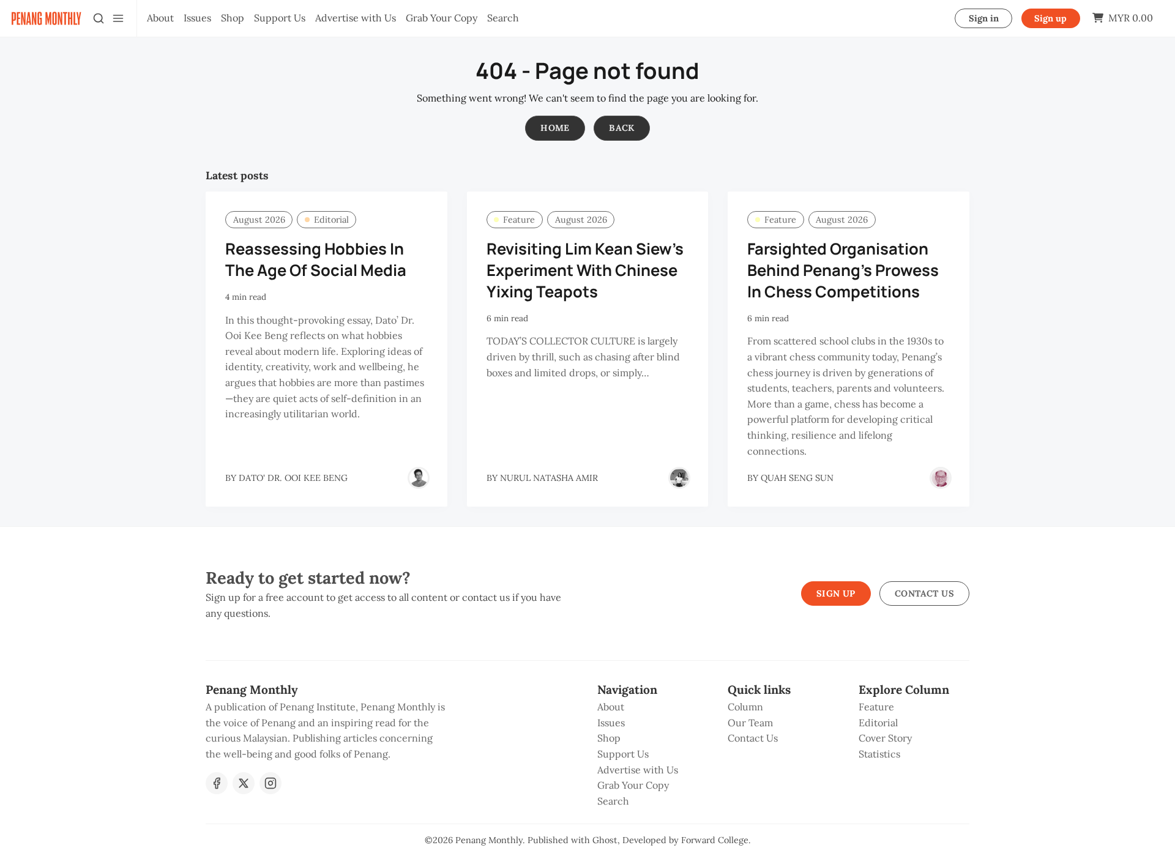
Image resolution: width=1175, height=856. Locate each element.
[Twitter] (244, 783)
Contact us (924, 593)
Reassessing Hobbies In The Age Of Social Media (315, 259)
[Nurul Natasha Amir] (679, 478)
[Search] (98, 18)
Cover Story (885, 738)
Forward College (714, 840)
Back (622, 127)
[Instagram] (270, 783)
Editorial (331, 219)
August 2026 (259, 219)
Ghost (604, 840)
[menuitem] (160, 18)
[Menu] (118, 18)
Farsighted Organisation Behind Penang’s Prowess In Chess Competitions (843, 270)
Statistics (879, 754)
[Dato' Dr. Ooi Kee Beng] (418, 478)
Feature (519, 219)
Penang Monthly (489, 840)
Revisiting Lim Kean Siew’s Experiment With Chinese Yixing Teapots (585, 270)
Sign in (984, 18)
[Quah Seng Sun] (940, 478)
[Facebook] (217, 783)
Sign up (1050, 18)
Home (555, 127)
